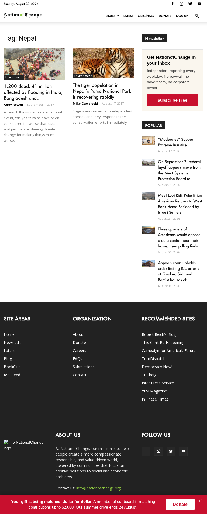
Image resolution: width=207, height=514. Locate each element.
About (78, 334)
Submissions (84, 366)
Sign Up (182, 16)
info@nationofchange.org (98, 488)
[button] (196, 15)
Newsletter (13, 342)
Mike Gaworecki (85, 103)
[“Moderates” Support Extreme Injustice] (148, 140)
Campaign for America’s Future (169, 350)
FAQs (77, 358)
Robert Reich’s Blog (159, 334)
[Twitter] (190, 4)
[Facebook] (172, 4)
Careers (79, 350)
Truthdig (149, 374)
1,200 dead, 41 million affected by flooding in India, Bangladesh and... (33, 92)
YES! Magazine (154, 391)
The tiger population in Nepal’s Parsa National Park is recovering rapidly (102, 91)
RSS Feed (12, 374)
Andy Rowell (13, 104)
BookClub (12, 366)
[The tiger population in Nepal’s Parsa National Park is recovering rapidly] (103, 63)
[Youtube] (199, 4)
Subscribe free (172, 100)
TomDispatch (153, 358)
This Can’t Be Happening (163, 342)
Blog (8, 358)
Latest (128, 16)
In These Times (155, 399)
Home (9, 334)
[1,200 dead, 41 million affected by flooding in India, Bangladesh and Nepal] (34, 64)
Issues (110, 16)
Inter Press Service (158, 382)
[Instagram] (181, 4)
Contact (80, 374)
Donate (165, 16)
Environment (14, 77)
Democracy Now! (157, 366)
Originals (146, 16)
